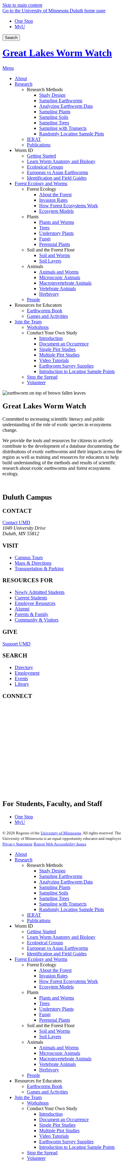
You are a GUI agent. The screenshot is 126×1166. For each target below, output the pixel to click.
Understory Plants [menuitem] (56, 233)
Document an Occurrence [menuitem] (64, 343)
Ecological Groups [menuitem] (45, 167)
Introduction (51, 1114)
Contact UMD (16, 522)
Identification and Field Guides (57, 953)
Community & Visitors (36, 619)
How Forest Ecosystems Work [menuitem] (68, 205)
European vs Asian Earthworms (57, 948)
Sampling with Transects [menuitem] (63, 128)
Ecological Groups (45, 942)
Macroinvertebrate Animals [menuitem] (65, 283)
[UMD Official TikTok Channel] (48, 785)
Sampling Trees (54, 898)
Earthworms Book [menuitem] (44, 310)
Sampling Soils (53, 892)
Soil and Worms (54, 1031)
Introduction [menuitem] (51, 338)
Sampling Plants (54, 887)
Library (22, 684)
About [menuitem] (21, 78)
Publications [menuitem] (38, 144)
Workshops (38, 1103)
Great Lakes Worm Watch (57, 52)
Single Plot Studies (57, 1125)
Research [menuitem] (23, 84)
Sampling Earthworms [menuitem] (60, 100)
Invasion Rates (53, 975)
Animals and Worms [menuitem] (59, 272)
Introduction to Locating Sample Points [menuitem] (77, 371)
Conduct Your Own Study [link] (52, 332)
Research (23, 859)
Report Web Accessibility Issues (60, 844)
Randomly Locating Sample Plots (71, 909)
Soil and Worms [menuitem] (54, 255)
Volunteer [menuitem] (36, 382)
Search (11, 37)
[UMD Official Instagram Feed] (48, 735)
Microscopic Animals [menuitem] (59, 277)
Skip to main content (22, 5)
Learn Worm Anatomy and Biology (61, 937)
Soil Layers (50, 1036)
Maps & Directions (33, 563)
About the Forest (55, 970)
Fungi (44, 1014)
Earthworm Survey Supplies (66, 1141)
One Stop (24, 21)
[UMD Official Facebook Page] (48, 718)
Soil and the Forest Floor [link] (51, 249)
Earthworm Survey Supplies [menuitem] (66, 366)
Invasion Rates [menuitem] (53, 200)
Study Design (52, 870)
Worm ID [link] (24, 150)
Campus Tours (29, 557)
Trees (44, 1003)
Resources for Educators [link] (38, 305)
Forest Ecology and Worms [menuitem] (41, 183)
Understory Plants (56, 1009)
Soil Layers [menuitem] (50, 260)
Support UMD (16, 643)
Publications (38, 920)
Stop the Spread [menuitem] (42, 377)
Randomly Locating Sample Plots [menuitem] (71, 133)
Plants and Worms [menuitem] (56, 222)
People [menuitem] (33, 299)
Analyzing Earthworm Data (66, 881)
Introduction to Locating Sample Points (77, 1147)
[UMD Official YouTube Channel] (48, 752)
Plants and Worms (56, 997)
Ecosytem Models (56, 986)
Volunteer (36, 1158)
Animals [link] (35, 266)
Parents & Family (31, 614)
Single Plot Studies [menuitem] (57, 349)
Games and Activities (47, 1091)
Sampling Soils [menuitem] (53, 117)
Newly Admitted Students (40, 592)
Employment (27, 673)
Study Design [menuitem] (52, 95)
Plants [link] (33, 216)
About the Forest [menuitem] (55, 194)
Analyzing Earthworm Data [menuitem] (66, 106)
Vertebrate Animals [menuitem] (57, 288)
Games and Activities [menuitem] (47, 316)
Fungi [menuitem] (44, 238)
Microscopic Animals (59, 1053)
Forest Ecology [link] (41, 189)
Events (21, 678)
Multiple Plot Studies (59, 1130)
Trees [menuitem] (44, 227)
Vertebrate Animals (57, 1064)
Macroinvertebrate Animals (65, 1058)
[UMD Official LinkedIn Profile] (48, 768)
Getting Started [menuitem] (41, 155)
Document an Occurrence (64, 1119)
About (21, 854)
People (33, 1075)
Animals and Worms (59, 1047)
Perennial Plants (54, 1020)
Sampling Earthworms (60, 876)
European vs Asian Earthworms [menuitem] (57, 172)
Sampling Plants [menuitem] (54, 111)
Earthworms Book (44, 1086)
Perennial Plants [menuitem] (54, 244)
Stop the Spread (42, 1152)
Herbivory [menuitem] (49, 294)
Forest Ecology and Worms (41, 959)
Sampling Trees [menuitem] (54, 122)
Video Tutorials (54, 1136)
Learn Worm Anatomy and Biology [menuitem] (61, 161)
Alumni (22, 608)
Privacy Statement (17, 844)
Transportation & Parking (39, 568)
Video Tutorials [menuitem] (54, 360)
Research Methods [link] (45, 89)
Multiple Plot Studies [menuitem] (59, 354)
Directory (24, 667)
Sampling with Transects (63, 904)
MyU (20, 26)
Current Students (31, 597)
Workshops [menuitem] (38, 327)
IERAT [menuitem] (34, 139)
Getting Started (41, 931)
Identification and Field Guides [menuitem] (57, 178)
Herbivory (49, 1069)
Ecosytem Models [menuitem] (56, 211)
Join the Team (28, 1097)
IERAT (34, 915)
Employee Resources (35, 603)
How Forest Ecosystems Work (68, 981)
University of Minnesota (61, 833)
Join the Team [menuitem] (28, 321)
